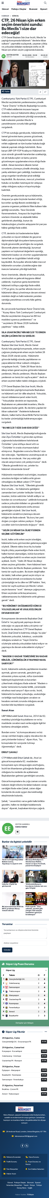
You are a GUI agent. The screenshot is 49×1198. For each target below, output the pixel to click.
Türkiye (39, 1185)
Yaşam (26, 1185)
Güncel (5, 9)
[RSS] (27, 1146)
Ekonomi (33, 9)
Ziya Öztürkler (13, 437)
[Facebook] (22, 1146)
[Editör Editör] (7, 828)
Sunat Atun (8, 710)
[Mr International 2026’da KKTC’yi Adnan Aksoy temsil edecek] (13, 899)
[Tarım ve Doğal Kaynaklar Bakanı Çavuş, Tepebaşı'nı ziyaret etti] (13, 852)
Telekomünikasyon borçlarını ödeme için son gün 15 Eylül (36, 886)
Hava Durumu (34, 1157)
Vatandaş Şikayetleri (14, 1185)
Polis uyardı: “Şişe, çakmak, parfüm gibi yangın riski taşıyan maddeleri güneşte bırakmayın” (34, 910)
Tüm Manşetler (12, 1169)
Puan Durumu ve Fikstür (33, 1163)
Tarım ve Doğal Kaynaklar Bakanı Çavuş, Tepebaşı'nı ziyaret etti (12, 862)
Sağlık (30, 1188)
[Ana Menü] (3, 3)
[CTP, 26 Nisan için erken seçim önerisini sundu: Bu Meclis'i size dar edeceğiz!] (24, 74)
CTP (30, 99)
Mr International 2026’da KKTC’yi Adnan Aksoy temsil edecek (12, 909)
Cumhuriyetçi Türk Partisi (14, 99)
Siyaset (43, 9)
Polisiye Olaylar (18, 9)
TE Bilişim (30, 1194)
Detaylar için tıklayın (24, 1023)
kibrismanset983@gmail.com (26, 1136)
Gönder (7, 950)
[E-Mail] (17, 832)
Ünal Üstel (13, 633)
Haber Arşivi (11, 1174)
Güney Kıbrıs (21, 1188)
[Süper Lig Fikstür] (46, 1032)
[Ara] (45, 3)
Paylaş (7, 91)
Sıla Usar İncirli (17, 345)
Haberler (5, 16)
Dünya (32, 1185)
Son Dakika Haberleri (36, 1169)
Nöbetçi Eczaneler (14, 1157)
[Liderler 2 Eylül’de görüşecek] (13, 876)
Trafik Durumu (11, 1162)
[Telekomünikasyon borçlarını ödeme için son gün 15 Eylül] (36, 876)
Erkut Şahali (23, 758)
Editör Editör (21, 827)
